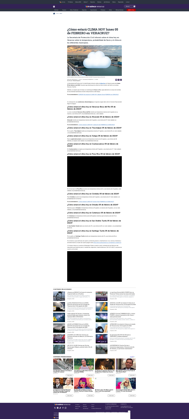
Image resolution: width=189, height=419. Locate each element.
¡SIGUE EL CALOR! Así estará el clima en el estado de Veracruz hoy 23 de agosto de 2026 (123, 303)
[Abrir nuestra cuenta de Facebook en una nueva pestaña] (63, 408)
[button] (129, 411)
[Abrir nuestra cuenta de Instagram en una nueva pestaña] (57, 408)
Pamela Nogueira (76, 80)
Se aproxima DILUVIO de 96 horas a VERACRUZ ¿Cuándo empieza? (120, 335)
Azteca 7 (86, 2)
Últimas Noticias (119, 10)
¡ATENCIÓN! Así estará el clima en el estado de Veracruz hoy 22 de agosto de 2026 (122, 325)
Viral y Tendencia (74, 10)
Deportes (92, 2)
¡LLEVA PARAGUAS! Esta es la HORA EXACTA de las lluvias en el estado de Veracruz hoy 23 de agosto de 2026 (78, 304)
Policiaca (103, 10)
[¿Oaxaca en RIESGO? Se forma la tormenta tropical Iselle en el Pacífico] (59, 296)
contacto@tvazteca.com (126, 406)
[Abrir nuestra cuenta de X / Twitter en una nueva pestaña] (55, 408)
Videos (114, 2)
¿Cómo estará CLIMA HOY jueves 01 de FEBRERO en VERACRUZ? (96, 201)
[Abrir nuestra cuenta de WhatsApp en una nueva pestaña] (65, 408)
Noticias (99, 2)
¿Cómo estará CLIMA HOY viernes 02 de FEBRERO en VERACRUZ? (96, 124)
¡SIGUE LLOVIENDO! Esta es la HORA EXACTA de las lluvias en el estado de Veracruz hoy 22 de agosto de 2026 (78, 325)
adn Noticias (107, 2)
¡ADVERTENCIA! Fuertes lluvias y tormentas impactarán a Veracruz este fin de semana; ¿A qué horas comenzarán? (122, 347)
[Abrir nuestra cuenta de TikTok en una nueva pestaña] (60, 408)
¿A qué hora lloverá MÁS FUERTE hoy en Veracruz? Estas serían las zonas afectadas (122, 293)
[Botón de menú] (54, 6)
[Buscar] (134, 6)
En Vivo (132, 10)
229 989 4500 (124, 407)
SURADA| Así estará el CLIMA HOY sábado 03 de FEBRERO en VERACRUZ (98, 94)
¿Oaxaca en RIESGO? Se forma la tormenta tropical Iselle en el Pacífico (79, 293)
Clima (110, 10)
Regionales (120, 2)
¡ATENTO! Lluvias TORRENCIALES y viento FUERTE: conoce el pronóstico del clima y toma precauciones (122, 315)
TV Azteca (70, 2)
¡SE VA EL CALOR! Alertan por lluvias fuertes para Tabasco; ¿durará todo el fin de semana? (79, 347)
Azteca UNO (78, 2)
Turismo (64, 10)
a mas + (128, 2)
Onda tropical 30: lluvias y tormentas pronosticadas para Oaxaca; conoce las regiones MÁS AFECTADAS (78, 315)
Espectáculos (93, 10)
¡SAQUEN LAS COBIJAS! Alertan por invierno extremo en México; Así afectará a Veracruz (80, 336)
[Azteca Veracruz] (94, 6)
